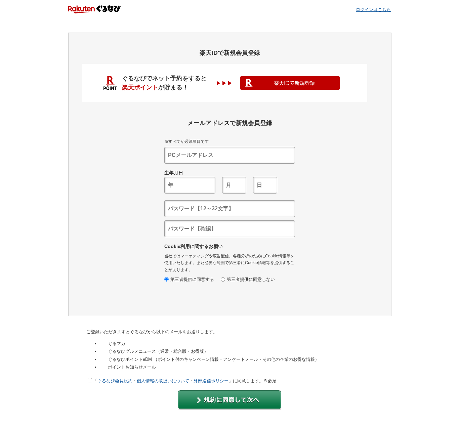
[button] (229, 400)
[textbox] (229, 155)
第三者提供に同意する (192, 279)
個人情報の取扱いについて (163, 380)
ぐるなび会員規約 (114, 380)
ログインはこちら (373, 9)
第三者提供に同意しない (251, 279)
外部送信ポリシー (211, 380)
